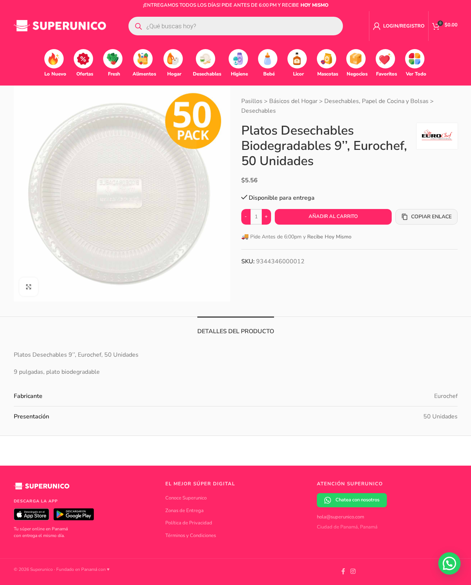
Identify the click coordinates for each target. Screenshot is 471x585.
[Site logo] (60, 26)
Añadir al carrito (333, 216)
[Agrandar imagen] (28, 286)
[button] (449, 563)
